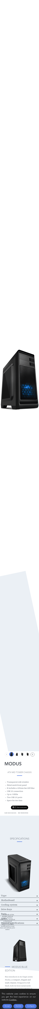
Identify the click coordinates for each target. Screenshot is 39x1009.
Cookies (12, 1000)
